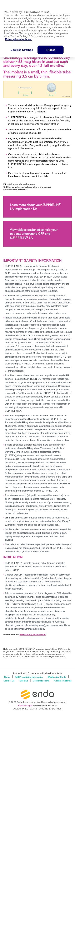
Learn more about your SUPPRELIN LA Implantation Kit (35, 206)
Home (7, 677)
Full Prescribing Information (29, 677)
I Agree (50, 49)
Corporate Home (41, 681)
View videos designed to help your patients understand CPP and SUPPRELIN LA (34, 234)
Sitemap (24, 681)
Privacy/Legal (25, 705)
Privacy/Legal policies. (18, 39)
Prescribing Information (33, 634)
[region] (37, 28)
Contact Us (9, 681)
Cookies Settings (22, 49)
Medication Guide (57, 677)
